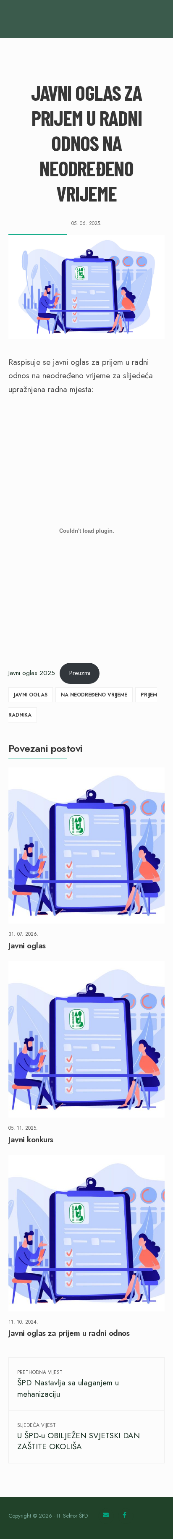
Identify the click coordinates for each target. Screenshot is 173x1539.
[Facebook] (126, 1516)
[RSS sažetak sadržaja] (106, 1516)
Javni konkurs (30, 1139)
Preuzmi (79, 673)
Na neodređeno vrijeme (94, 695)
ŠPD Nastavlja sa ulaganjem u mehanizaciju (68, 1384)
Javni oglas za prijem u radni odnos (68, 1333)
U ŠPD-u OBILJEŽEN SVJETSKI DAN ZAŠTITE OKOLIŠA (78, 1436)
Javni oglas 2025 (31, 673)
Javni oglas (30, 695)
